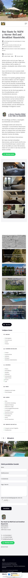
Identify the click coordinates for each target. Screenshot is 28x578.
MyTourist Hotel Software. (13, 570)
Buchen (7, 324)
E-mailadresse (4, 478)
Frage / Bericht (4, 484)
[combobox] (9, 576)
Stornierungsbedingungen (7, 566)
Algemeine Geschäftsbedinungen (9, 563)
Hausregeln (14, 564)
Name (2, 467)
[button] (2, 10)
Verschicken (6, 508)
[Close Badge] (21, 572)
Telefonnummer (5, 473)
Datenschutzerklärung (6, 564)
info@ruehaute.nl (8, 539)
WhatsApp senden (10, 154)
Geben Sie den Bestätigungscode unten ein (11, 497)
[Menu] (26, 23)
